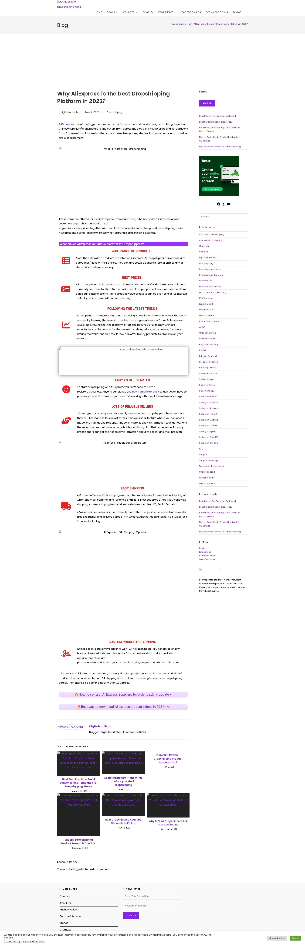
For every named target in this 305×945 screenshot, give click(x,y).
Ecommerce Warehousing (213, 292)
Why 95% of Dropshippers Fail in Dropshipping (168, 822)
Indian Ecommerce (209, 321)
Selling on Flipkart (208, 413)
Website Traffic (207, 477)
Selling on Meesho (208, 419)
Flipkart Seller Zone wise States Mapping (220, 146)
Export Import (206, 303)
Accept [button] (295, 938)
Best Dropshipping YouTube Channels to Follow (123, 821)
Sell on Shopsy (206, 390)
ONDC (202, 327)
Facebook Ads (206, 309)
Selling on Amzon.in (209, 408)
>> (123, 707)
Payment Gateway (208, 344)
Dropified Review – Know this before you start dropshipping (123, 781)
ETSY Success (206, 298)
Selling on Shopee (208, 442)
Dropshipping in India (210, 269)
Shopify (203, 454)
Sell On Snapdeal (208, 396)
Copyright (204, 246)
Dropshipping (114, 112)
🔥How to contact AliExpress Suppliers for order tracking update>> (123, 694)
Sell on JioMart (206, 379)
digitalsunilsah (69, 112)
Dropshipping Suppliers (211, 274)
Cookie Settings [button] (277, 938)
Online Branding (207, 332)
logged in (79, 869)
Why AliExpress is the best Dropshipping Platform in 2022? (218, 23)
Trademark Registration (211, 466)
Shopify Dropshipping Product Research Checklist (79, 841)
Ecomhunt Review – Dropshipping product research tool (168, 758)
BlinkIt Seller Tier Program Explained (217, 115)
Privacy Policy (68, 909)
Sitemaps (65, 929)
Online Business (207, 338)
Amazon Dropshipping (210, 240)
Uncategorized (207, 471)
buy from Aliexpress (144, 391)
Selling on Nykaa (207, 431)
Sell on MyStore (207, 384)
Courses (203, 251)
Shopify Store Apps (209, 460)
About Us (65, 903)
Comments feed (207, 555)
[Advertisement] (152, 58)
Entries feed (205, 551)
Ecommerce (205, 280)
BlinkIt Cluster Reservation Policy (215, 121)
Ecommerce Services (210, 286)
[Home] (168, 23)
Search (203, 91)
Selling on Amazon (208, 402)
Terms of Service (70, 916)
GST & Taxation (206, 315)
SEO (201, 448)
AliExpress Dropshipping (211, 234)
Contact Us (67, 896)
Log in (202, 548)
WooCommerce (207, 483)
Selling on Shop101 (208, 437)
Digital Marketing (207, 257)
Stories (64, 923)
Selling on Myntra (208, 425)
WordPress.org (207, 559)
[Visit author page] (70, 727)
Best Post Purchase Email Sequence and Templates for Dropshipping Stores (79, 783)
